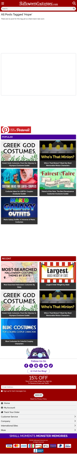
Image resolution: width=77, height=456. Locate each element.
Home (7, 403)
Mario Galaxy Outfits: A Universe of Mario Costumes (19, 221)
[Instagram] (41, 366)
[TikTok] (51, 366)
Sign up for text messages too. (14, 391)
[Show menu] (2, 3)
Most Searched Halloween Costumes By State (19, 286)
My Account (9, 407)
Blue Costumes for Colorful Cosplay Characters (19, 342)
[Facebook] (26, 366)
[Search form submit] (74, 9)
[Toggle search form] (74, 3)
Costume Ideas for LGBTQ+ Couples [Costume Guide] (19, 192)
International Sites (9, 425)
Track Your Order (11, 412)
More (3, 430)
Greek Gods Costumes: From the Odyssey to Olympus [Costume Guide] (19, 164)
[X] (31, 366)
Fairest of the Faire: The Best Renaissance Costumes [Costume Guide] (58, 192)
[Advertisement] (38, 36)
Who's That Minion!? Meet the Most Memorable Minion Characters (57, 164)
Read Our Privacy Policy (38, 399)
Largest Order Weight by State (57, 285)
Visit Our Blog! (39, 371)
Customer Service (9, 416)
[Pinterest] (36, 366)
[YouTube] (46, 366)
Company (5, 421)
